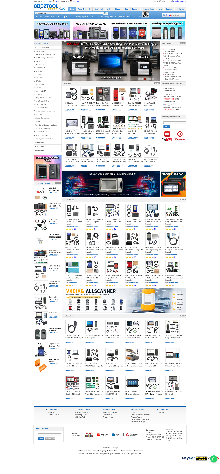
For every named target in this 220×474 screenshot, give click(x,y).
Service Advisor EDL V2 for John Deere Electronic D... (114, 250)
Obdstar (118, 9)
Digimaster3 (121, 17)
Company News (53, 415)
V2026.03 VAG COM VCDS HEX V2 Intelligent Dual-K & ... (74, 338)
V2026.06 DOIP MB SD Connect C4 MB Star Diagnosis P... (133, 338)
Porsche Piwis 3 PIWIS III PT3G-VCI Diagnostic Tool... (94, 222)
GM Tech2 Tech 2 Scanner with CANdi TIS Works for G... (73, 250)
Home (72, 9)
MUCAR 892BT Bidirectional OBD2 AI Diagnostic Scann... (72, 133)
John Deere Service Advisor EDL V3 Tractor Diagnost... (73, 222)
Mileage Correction (42, 118)
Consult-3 (112, 17)
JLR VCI (38, 61)
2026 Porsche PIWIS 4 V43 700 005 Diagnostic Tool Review (173, 56)
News (160, 9)
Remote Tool (39, 150)
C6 (88, 17)
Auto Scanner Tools (42, 48)
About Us (51, 412)
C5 (85, 17)
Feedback (121, 451)
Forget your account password (141, 419)
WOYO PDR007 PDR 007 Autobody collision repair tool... (134, 366)
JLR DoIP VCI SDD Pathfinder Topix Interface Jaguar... (94, 250)
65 (155, 285)
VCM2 (138, 17)
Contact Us (180, 9)
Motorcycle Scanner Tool (44, 139)
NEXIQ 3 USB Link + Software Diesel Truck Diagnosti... (133, 222)
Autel (109, 9)
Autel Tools (39, 71)
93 (75, 257)
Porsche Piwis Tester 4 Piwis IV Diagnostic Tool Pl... (119, 161)
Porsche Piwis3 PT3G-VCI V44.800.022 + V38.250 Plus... (153, 338)
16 (75, 229)
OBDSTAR (39, 78)
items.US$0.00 (173, 15)
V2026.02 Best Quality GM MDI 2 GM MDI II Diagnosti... (93, 278)
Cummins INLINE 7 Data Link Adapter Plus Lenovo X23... (134, 105)
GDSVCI (93, 17)
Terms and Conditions (110, 412)
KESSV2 (61, 17)
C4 (82, 17)
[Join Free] (75, 1)
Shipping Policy (80, 417)
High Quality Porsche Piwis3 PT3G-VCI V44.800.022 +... (112, 394)
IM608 (67, 17)
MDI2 (128, 17)
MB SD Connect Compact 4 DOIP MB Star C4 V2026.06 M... (154, 278)
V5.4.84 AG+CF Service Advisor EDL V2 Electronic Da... (103, 161)
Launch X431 (40, 68)
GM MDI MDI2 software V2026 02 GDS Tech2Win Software (172, 63)
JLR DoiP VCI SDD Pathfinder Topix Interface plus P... (150, 133)
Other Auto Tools (41, 114)
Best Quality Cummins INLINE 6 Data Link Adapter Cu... (113, 338)
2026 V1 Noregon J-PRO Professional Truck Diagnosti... (103, 133)
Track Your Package (138, 422)
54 (155, 229)
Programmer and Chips (44, 98)
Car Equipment (41, 104)
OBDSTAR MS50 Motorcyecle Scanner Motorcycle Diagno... (132, 394)
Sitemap (137, 451)
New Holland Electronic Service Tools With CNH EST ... (153, 222)
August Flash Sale (84, 9)
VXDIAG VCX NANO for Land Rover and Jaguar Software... (73, 278)
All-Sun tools (39, 143)
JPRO (133, 17)
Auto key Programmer (43, 128)
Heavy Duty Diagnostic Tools (46, 54)
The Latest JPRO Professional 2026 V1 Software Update (170, 70)
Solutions (169, 9)
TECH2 (100, 17)
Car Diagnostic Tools (43, 51)
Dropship (162, 412)
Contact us (134, 412)
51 (115, 229)
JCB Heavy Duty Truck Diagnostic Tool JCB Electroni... (135, 161)
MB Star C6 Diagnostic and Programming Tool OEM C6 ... (153, 250)
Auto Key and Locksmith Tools (46, 125)
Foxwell (38, 88)
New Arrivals (99, 9)
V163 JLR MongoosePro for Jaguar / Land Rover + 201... (174, 250)
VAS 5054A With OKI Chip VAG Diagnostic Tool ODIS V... (94, 338)
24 (175, 229)
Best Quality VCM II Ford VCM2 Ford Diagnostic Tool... (133, 278)
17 (95, 257)
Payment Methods (81, 412)
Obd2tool (80, 451)
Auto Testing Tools (42, 108)
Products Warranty (137, 417)
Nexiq (106, 17)
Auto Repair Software (43, 101)
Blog (142, 451)
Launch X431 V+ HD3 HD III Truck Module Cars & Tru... (174, 366)
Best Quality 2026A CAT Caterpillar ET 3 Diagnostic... (153, 366)
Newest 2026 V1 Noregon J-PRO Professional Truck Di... (174, 278)
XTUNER (39, 94)
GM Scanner (40, 64)
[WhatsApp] (213, 459)
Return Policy (107, 415)
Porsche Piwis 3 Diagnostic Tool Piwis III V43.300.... (72, 161)
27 (135, 257)
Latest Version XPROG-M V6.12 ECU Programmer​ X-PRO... (94, 394)
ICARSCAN (48, 17)
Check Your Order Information (141, 415)
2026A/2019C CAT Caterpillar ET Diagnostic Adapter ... (114, 366)
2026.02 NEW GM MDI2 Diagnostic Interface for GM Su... (113, 278)
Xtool (126, 9)
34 (95, 285)
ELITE (73, 17)
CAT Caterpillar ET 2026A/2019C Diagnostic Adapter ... (134, 250)
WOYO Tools (40, 84)
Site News (87, 451)
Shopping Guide (148, 9)
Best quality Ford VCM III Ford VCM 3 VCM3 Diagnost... (103, 105)
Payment (135, 9)
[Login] (56, 1)
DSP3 (38, 121)
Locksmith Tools (41, 132)
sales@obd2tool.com (134, 454)
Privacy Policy (108, 417)
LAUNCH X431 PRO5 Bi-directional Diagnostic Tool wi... (74, 394)
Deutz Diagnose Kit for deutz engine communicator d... (150, 161)
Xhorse (38, 74)
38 (115, 257)
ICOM (78, 17)
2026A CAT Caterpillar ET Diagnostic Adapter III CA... (174, 338)
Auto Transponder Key (43, 135)
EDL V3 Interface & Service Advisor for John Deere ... (87, 133)
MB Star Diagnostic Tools (44, 58)
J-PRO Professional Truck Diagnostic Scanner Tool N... (174, 222)
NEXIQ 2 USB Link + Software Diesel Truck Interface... (113, 222)
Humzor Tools (40, 146)
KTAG (55, 17)
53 (135, 285)
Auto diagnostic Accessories (45, 111)
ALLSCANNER (41, 91)
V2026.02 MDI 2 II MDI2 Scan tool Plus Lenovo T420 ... (73, 366)
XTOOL (38, 81)
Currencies (154, 1)
